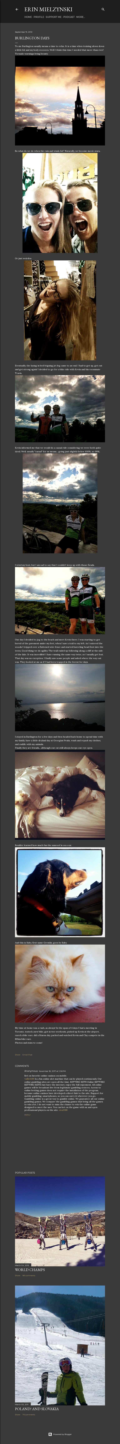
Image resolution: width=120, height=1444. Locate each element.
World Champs (30, 1269)
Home (28, 17)
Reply (27, 1115)
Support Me (54, 17)
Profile (39, 17)
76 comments (28, 1414)
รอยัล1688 (29, 1078)
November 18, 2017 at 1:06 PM (52, 1071)
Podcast (69, 17)
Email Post (27, 1055)
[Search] (103, 9)
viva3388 (63, 1110)
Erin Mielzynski (48, 9)
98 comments (28, 1275)
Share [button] (17, 1055)
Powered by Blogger (62, 1434)
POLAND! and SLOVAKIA (37, 1408)
